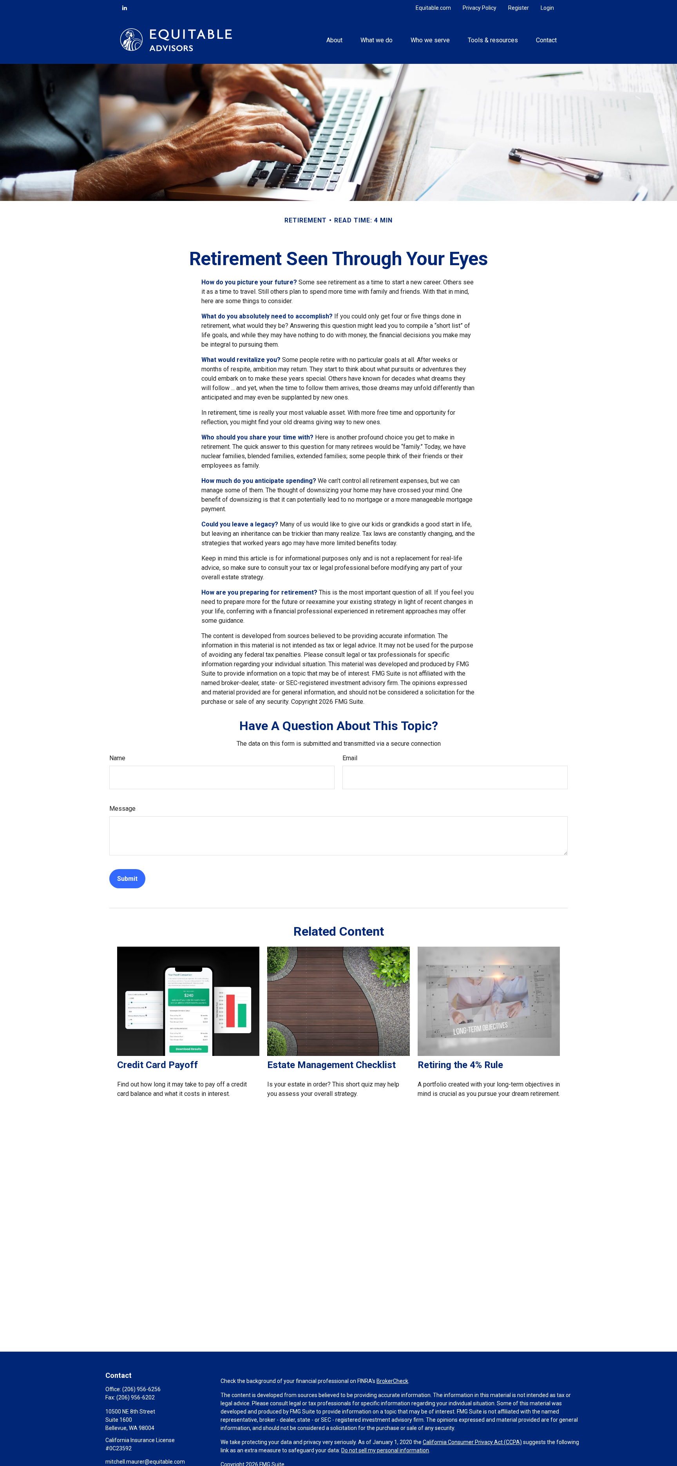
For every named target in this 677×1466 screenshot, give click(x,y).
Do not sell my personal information (385, 1450)
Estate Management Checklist (331, 1064)
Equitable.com (433, 8)
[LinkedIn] (124, 8)
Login (547, 8)
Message (122, 808)
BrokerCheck (392, 1381)
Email (349, 758)
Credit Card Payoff (157, 1064)
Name (117, 758)
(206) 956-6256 (141, 1389)
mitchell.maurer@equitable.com (145, 1462)
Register (518, 8)
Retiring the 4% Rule (460, 1064)
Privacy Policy (479, 8)
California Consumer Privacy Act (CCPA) (472, 1442)
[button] (334, 40)
